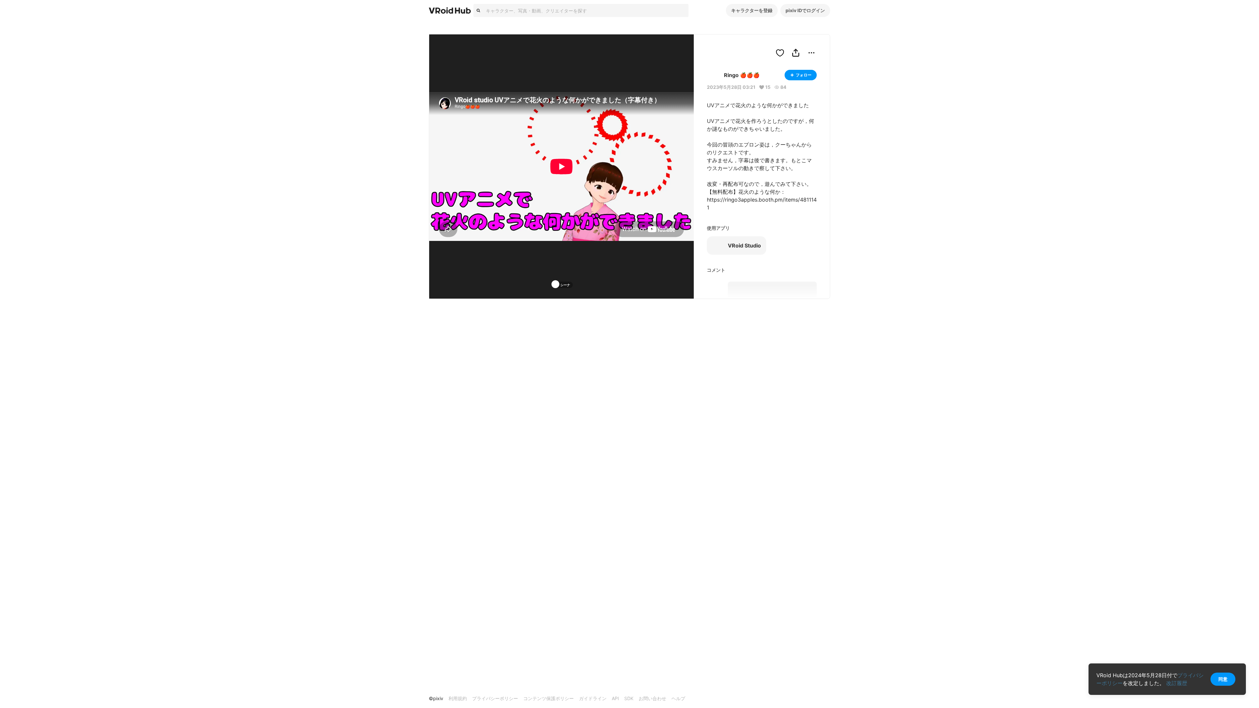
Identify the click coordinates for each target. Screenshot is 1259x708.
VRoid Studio (744, 245)
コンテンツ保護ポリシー (548, 698)
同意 (1223, 679)
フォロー (803, 74)
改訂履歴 (1176, 683)
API (615, 698)
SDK (628, 698)
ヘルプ (678, 698)
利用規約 (458, 698)
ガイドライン (593, 698)
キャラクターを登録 (751, 10)
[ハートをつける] (780, 53)
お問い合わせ (652, 698)
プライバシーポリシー (495, 698)
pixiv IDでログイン (805, 10)
